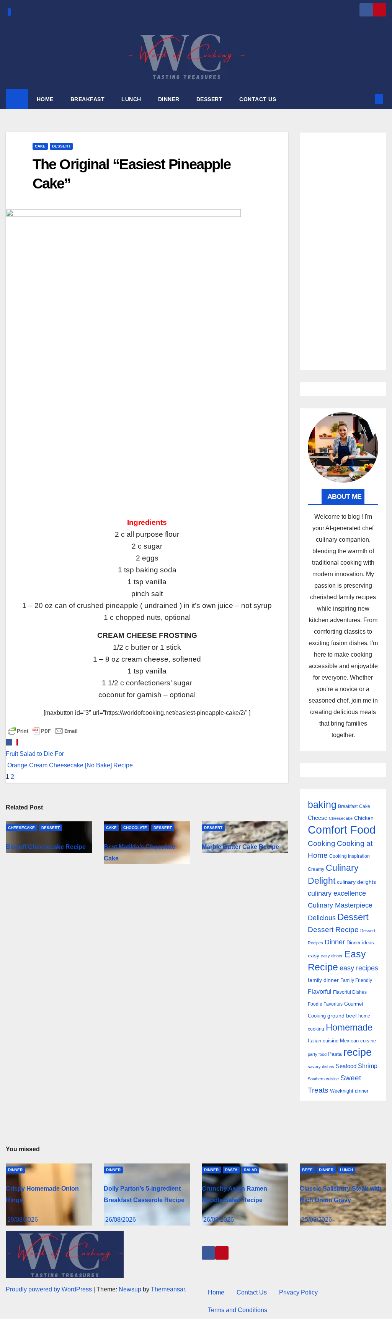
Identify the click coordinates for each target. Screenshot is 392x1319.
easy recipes (359, 968)
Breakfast (348, 806)
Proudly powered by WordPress (49, 1289)
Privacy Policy (298, 1292)
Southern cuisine (323, 1079)
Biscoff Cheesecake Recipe (46, 847)
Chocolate (135, 828)
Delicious (322, 918)
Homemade (349, 1027)
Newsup (130, 1289)
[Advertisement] (343, 251)
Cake (40, 146)
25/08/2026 (316, 1219)
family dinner (323, 980)
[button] (366, 99)
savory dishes (321, 1066)
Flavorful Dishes (350, 992)
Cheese (317, 817)
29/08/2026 (22, 1219)
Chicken (364, 818)
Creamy (316, 869)
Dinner (335, 942)
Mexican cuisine (358, 1041)
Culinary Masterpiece (340, 905)
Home (216, 1292)
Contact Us (252, 1292)
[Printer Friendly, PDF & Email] (43, 730)
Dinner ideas (360, 942)
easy (313, 955)
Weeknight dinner (349, 1091)
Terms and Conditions (237, 1310)
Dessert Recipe (333, 930)
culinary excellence (337, 893)
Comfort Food (342, 829)
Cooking (321, 843)
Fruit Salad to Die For (35, 753)
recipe (357, 1052)
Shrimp (367, 1065)
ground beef (342, 1016)
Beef (307, 1170)
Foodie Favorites (325, 1004)
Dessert (61, 146)
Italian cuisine (323, 1041)
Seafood (346, 1066)
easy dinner (332, 956)
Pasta (335, 1054)
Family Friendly (356, 980)
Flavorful (320, 991)
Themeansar (168, 1289)
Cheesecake (21, 828)
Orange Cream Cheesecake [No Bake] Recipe (69, 765)
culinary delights (356, 882)
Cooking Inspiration (349, 856)
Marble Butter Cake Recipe (240, 847)
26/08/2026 (120, 1219)
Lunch (346, 1170)
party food (317, 1054)
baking (322, 805)
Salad (250, 1170)
